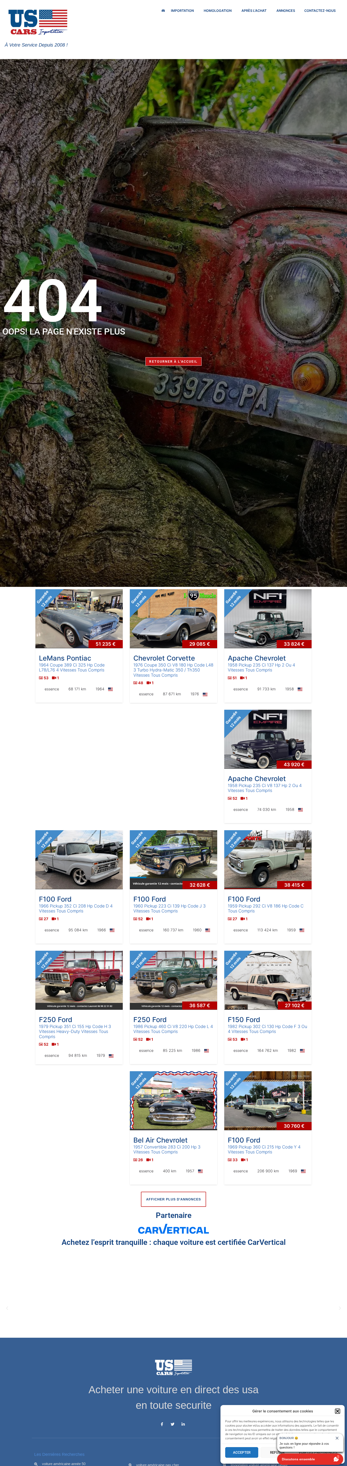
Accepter (241, 1452)
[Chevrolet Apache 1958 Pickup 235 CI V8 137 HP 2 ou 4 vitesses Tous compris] (268, 739)
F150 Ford (244, 1019)
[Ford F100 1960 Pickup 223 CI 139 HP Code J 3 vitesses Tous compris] (173, 859)
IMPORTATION (183, 11)
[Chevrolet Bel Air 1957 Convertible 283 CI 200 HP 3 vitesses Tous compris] (173, 1100)
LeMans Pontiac (65, 658)
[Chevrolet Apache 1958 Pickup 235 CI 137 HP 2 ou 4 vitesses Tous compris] (268, 618)
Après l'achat (254, 11)
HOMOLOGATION (218, 11)
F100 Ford (55, 899)
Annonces (285, 11)
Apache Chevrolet (257, 658)
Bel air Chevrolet (160, 1140)
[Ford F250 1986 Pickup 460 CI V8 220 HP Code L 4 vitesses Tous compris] (173, 980)
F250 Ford (55, 1019)
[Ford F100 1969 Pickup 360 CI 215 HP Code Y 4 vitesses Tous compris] (268, 1100)
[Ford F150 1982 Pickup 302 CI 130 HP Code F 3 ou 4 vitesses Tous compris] (268, 980)
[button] (337, 1411)
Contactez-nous (320, 11)
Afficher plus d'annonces (173, 1199)
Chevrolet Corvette (164, 658)
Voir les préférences (318, 1452)
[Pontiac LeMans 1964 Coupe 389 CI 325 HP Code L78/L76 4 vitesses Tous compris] (79, 618)
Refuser (277, 1452)
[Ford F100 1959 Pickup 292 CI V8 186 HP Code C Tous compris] (268, 859)
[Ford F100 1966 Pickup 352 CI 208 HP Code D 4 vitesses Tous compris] (79, 859)
